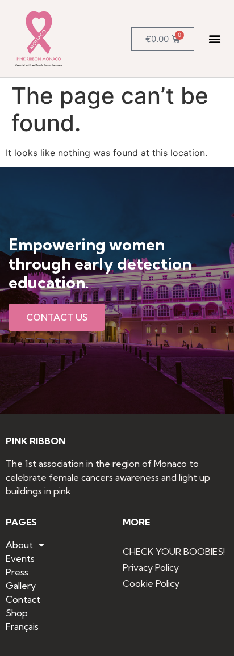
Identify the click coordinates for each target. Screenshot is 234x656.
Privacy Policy (151, 567)
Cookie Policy (151, 583)
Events (20, 558)
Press (17, 572)
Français (22, 626)
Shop (17, 613)
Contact (23, 599)
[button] (215, 39)
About (19, 544)
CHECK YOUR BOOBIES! (174, 551)
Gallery (21, 585)
